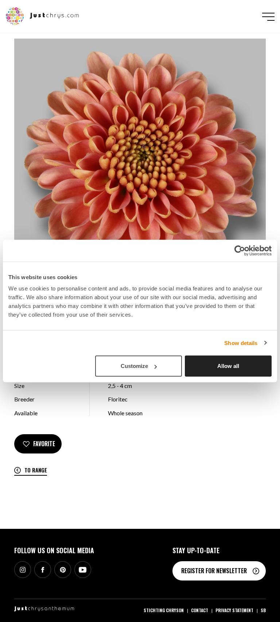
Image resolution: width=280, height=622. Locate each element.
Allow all (228, 366)
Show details (240, 343)
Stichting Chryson (164, 610)
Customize (134, 366)
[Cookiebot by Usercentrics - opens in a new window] (240, 250)
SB (263, 610)
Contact (199, 610)
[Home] (42, 16)
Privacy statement (234, 610)
